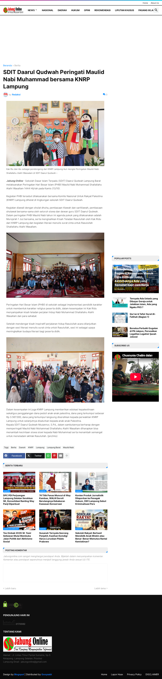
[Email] (60, 455)
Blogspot (19, 674)
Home (145, 3)
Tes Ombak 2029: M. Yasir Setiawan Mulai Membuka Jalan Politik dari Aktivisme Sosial (17, 537)
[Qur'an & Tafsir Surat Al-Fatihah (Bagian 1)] (120, 318)
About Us (155, 3)
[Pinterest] (54, 455)
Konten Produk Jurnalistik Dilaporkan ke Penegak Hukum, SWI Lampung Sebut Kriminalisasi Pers (90, 499)
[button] (156, 10)
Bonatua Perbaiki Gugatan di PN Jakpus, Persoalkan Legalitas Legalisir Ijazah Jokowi (144, 332)
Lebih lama (100, 588)
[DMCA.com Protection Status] (12, 607)
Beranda (7, 65)
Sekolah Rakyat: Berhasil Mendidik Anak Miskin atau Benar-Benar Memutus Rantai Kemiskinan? (91, 537)
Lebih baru (10, 588)
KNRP (30, 447)
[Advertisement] (55, 42)
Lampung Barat (53, 447)
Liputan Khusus (124, 10)
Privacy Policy (134, 674)
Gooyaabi (46, 674)
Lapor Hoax (117, 674)
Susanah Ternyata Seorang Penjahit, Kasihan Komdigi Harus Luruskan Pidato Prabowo (53, 537)
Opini (87, 10)
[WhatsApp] (48, 455)
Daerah (62, 10)
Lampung (40, 447)
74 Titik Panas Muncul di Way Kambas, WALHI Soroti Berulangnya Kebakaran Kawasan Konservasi (55, 499)
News (31, 10)
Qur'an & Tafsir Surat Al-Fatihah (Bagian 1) (143, 315)
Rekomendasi (102, 10)
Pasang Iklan (146, 10)
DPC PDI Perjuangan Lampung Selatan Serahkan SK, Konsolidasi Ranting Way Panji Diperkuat (18, 499)
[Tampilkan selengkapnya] (66, 455)
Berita (17, 65)
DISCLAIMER (152, 674)
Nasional (47, 10)
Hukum (75, 10)
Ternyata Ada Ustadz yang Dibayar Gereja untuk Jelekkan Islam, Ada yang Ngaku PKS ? (144, 303)
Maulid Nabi (68, 447)
